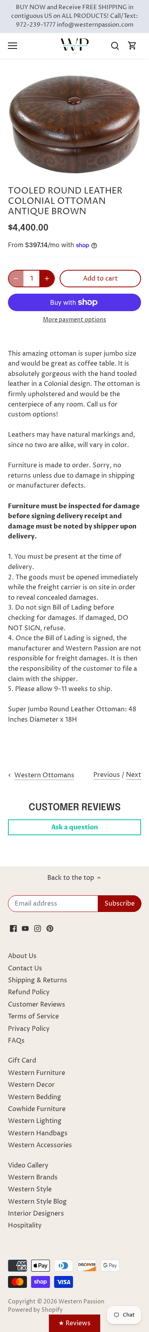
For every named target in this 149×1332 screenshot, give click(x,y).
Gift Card (22, 1060)
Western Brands (33, 1177)
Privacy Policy (29, 1028)
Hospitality (25, 1225)
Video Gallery (28, 1165)
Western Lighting (35, 1121)
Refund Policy (29, 992)
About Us (22, 956)
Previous (106, 775)
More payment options (74, 320)
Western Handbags (38, 1133)
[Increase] (46, 278)
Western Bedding (34, 1097)
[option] (74, 123)
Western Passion (81, 1302)
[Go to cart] (132, 46)
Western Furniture (36, 1073)
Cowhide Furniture (37, 1109)
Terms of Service (33, 1016)
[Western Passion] (75, 45)
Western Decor (31, 1084)
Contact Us (25, 968)
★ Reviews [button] (74, 1323)
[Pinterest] (49, 928)
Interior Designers (36, 1213)
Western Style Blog (37, 1201)
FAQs (16, 1040)
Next (133, 775)
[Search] (115, 46)
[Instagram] (37, 928)
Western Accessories (40, 1145)
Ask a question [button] (74, 827)
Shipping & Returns (37, 980)
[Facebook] (13, 928)
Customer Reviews (36, 1004)
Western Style (30, 1189)
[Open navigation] (12, 46)
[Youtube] (25, 928)
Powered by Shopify (35, 1310)
